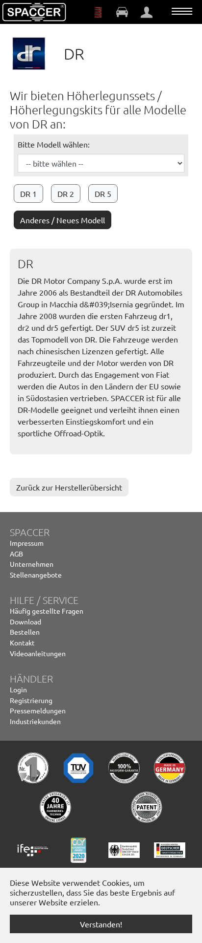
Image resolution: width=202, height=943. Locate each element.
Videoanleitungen (38, 653)
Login (18, 689)
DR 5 (103, 193)
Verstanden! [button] (101, 924)
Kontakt (22, 642)
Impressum (27, 542)
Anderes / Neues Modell (62, 220)
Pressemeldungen (38, 710)
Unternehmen (31, 563)
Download (25, 621)
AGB (16, 553)
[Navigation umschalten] (182, 11)
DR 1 (28, 193)
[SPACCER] (34, 12)
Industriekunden (35, 721)
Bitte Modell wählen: (54, 144)
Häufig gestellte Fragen (46, 610)
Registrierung (31, 700)
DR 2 (65, 193)
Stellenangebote (36, 574)
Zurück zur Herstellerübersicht (69, 487)
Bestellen (25, 631)
